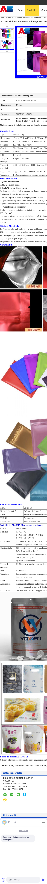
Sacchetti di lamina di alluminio (28, 18)
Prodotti (31, 10)
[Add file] (3, 880)
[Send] (43, 880)
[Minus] (43, 822)
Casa (20, 10)
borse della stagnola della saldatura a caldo (30, 765)
